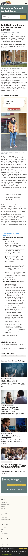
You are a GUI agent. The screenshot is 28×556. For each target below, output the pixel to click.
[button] (3, 102)
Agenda (3, 508)
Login (2, 546)
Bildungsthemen (5, 504)
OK (23, 548)
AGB (2, 531)
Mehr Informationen (7, 554)
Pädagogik (23, 355)
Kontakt (3, 542)
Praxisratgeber (5, 517)
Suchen (23, 17)
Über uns (3, 527)
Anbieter (3, 506)
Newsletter (4, 502)
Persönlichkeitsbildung (14, 355)
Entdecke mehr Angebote (14, 109)
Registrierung (4, 544)
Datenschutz (4, 533)
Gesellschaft (4, 355)
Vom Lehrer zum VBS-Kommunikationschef (15, 348)
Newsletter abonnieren (16, 485)
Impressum (4, 529)
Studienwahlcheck (5, 519)
